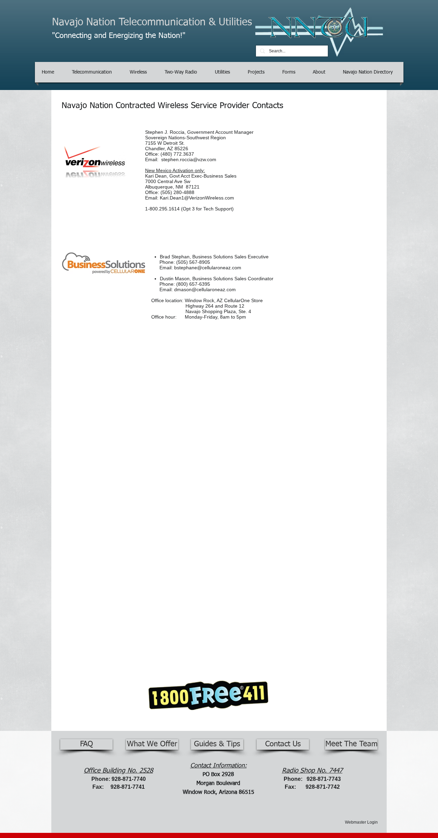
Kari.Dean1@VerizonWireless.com (197, 198)
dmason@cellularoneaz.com (205, 289)
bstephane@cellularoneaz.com (207, 267)
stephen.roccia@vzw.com (188, 159)
